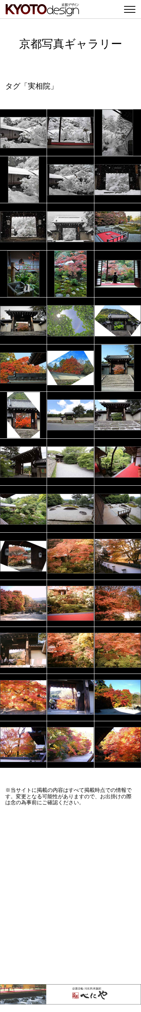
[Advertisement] (70, 895)
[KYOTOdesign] (42, 12)
